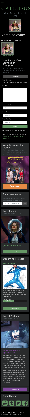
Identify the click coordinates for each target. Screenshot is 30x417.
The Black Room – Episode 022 (11, 351)
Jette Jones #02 (7, 55)
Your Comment (7, 80)
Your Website (6, 119)
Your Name (6, 105)
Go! (25, 203)
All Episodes (15, 389)
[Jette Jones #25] (15, 229)
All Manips (15, 252)
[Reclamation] (15, 277)
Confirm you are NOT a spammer (14, 130)
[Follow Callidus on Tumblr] (11, 403)
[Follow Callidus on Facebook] (25, 403)
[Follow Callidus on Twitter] (18, 403)
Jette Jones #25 (12, 245)
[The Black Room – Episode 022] (15, 334)
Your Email (5, 112)
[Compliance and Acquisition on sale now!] (15, 169)
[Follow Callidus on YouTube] (5, 403)
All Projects (15, 308)
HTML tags (15, 76)
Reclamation (9, 263)
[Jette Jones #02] (7, 48)
